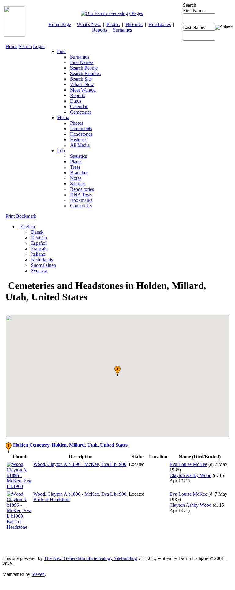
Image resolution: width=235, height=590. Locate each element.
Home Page (59, 24)
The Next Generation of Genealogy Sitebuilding (90, 558)
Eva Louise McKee (188, 464)
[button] (117, 371)
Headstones (159, 24)
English (27, 226)
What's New (89, 24)
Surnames (122, 29)
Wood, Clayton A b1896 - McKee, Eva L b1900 (79, 464)
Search (25, 46)
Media (63, 117)
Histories (134, 24)
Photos (113, 24)
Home (11, 46)
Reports (99, 29)
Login (39, 46)
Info (61, 150)
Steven (38, 574)
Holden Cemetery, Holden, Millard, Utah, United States (70, 445)
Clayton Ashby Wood (190, 475)
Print (10, 216)
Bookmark (26, 216)
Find (61, 51)
